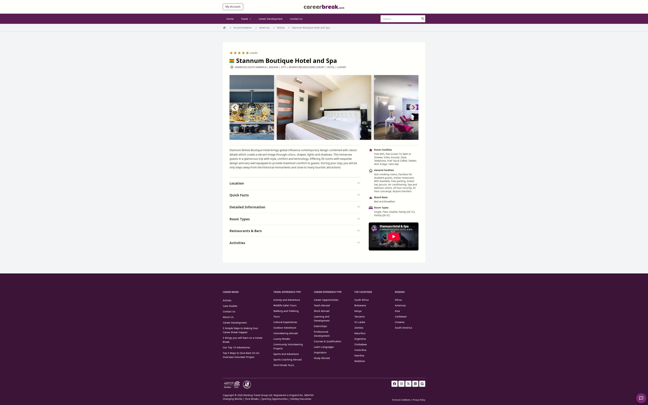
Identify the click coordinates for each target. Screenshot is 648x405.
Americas (264, 27)
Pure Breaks (252, 398)
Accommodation (243, 27)
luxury (341, 67)
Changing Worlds (232, 398)
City (283, 67)
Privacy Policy (419, 399)
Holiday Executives (300, 398)
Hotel (331, 67)
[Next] (413, 107)
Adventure (295, 67)
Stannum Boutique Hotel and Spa (311, 27)
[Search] (423, 18)
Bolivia (281, 27)
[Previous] (235, 107)
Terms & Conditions (401, 399)
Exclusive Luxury (314, 67)
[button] (233, 6)
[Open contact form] (641, 398)
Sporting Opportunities (274, 398)
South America (256, 67)
